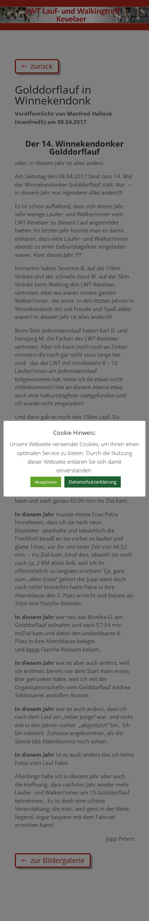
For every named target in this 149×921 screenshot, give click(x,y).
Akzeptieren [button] (46, 482)
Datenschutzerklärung (92, 482)
